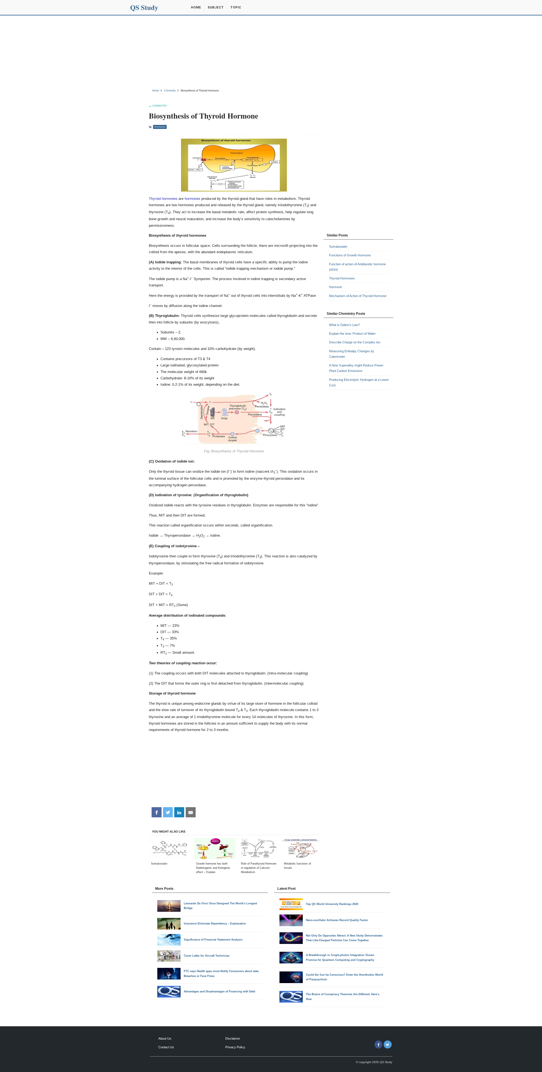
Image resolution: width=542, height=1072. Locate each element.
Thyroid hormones (163, 198)
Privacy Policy (235, 1047)
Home (196, 7)
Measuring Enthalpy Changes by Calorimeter (351, 353)
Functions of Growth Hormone (350, 255)
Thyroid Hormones (342, 278)
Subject (216, 7)
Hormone (159, 127)
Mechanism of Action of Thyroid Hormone (357, 296)
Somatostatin (338, 246)
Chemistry (159, 105)
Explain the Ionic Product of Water (352, 333)
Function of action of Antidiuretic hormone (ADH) (357, 266)
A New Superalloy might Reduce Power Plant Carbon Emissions (356, 368)
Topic (235, 7)
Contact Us (166, 1047)
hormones (192, 198)
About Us (164, 1038)
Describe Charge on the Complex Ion (354, 342)
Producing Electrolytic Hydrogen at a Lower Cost (359, 382)
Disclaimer (232, 1038)
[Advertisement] (271, 51)
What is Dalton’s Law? (344, 325)
